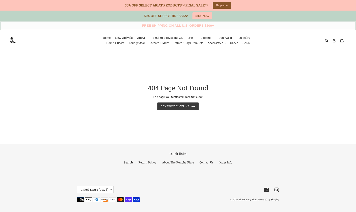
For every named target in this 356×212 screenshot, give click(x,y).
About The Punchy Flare (178, 162)
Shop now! (222, 5)
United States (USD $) (94, 189)
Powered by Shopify (268, 199)
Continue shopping (175, 106)
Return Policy (147, 162)
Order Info (225, 162)
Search (128, 162)
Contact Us (206, 162)
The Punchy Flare (248, 199)
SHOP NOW (202, 16)
